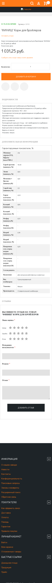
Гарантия (5, 526)
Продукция (6, 567)
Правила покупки (9, 531)
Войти (4, 542)
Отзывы (6, 301)
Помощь (5, 521)
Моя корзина (7, 546)
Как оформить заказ (10, 508)
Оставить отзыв (7, 35)
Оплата (5, 517)
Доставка (6, 512)
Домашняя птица (9, 562)
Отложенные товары (11, 551)
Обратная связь (8, 496)
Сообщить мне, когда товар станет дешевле (17, 57)
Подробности (10, 100)
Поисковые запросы (10, 483)
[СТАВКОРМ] (26, 9)
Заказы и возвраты (10, 487)
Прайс (4, 571)
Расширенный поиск (10, 492)
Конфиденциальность (11, 478)
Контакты (6, 473)
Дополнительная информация (20, 142)
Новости (5, 469)
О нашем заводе (9, 464)
